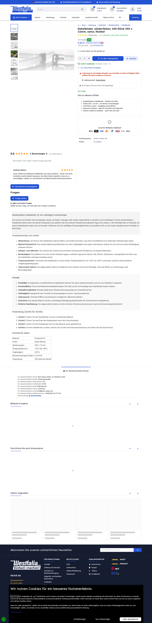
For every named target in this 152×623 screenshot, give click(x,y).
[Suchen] (82, 9)
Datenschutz (71, 568)
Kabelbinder (125, 25)
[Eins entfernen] (80, 58)
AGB (68, 564)
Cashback (48, 582)
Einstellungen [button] (80, 619)
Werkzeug (92, 25)
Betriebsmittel (113, 25)
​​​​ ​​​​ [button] (138, 550)
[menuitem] (21, 17)
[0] (92, 9)
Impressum (70, 574)
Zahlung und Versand (52, 568)
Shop (84, 25)
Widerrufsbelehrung (73, 571)
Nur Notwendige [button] (103, 619)
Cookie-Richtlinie (16, 612)
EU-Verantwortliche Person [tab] (77, 371)
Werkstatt (102, 25)
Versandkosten (98, 45)
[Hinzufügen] (89, 58)
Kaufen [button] (132, 58)
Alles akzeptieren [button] (130, 619)
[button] (95, 43)
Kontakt (47, 564)
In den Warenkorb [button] (109, 58)
